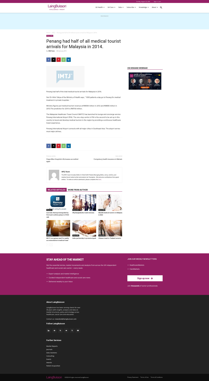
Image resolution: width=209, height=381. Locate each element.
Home (48, 33)
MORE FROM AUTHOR (78, 190)
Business (49, 210)
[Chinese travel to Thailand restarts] (110, 228)
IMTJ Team (51, 51)
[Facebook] (48, 59)
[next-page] (51, 244)
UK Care (111, 7)
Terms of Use (144, 377)
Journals (49, 349)
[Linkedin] (68, 59)
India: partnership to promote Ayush (84, 238)
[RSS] (60, 330)
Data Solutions (51, 353)
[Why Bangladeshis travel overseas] (84, 203)
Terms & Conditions (157, 377)
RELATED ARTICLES (56, 190)
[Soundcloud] (66, 330)
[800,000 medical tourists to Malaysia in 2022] (110, 203)
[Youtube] (78, 330)
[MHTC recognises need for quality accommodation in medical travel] (58, 228)
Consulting (50, 356)
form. (99, 179)
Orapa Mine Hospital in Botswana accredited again (62, 160)
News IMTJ (50, 36)
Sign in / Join (157, 1)
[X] (53, 59)
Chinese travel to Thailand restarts (109, 238)
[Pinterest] (58, 59)
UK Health (99, 7)
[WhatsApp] (63, 59)
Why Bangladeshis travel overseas (83, 213)
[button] (161, 8)
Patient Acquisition (53, 366)
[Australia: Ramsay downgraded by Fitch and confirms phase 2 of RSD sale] (58, 203)
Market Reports (52, 346)
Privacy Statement (132, 377)
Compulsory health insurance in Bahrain (108, 159)
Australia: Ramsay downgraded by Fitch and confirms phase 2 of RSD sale (57, 215)
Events (48, 359)
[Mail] (54, 330)
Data (120, 7)
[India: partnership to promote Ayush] (84, 228)
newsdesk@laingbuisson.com (65, 319)
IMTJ (53, 33)
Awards (49, 362)
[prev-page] (47, 244)
